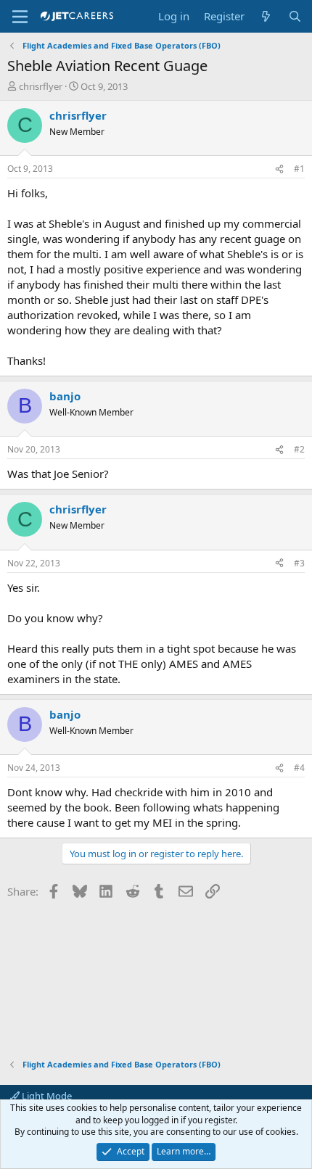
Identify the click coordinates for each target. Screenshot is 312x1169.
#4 (299, 767)
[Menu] (20, 16)
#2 (299, 449)
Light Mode (46, 1095)
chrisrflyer (40, 86)
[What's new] (266, 16)
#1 (299, 168)
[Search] (295, 16)
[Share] (279, 169)
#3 (299, 563)
